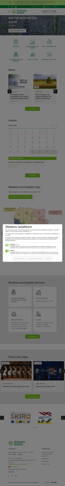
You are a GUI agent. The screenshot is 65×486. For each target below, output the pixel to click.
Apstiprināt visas (19, 258)
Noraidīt (48, 258)
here (30, 231)
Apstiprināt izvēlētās (35, 258)
